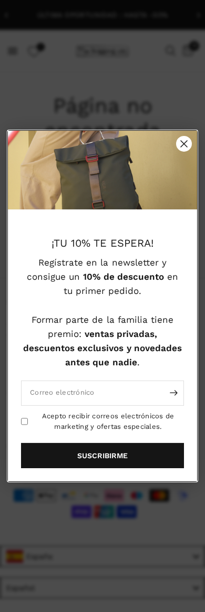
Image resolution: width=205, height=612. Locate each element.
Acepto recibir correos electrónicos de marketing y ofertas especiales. (108, 420)
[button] (102, 455)
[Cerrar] (184, 144)
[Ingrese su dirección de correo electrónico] (173, 392)
